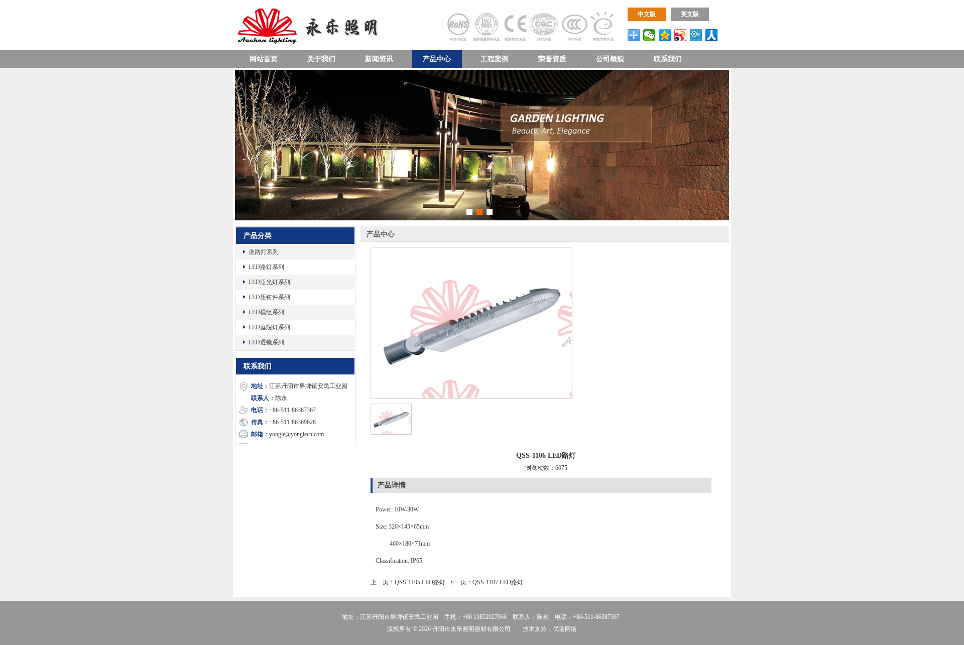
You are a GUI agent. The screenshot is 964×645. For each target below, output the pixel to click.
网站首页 (264, 59)
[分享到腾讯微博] (696, 35)
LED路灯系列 (266, 267)
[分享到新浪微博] (680, 35)
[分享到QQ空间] (665, 35)
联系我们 (668, 59)
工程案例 (494, 59)
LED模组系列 (266, 312)
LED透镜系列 (266, 342)
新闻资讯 (379, 59)
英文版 (690, 14)
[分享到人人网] (711, 35)
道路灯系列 (264, 251)
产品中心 (437, 59)
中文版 (647, 14)
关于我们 (321, 59)
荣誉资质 (552, 59)
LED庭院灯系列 (269, 327)
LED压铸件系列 (269, 297)
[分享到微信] (649, 35)
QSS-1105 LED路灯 (420, 582)
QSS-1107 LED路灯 (497, 582)
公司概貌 (610, 59)
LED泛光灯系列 (269, 282)
